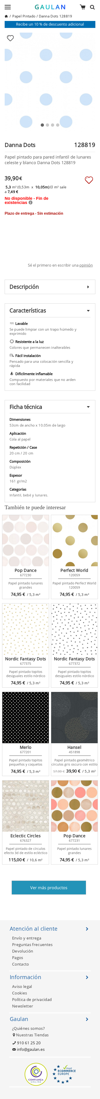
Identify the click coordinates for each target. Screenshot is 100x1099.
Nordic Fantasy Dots (25, 658)
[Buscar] (94, 7)
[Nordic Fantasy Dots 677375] (25, 629)
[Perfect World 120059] (74, 540)
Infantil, (16, 495)
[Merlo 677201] (25, 717)
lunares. (41, 495)
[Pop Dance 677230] (25, 540)
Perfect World (74, 570)
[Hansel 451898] (74, 717)
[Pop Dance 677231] (74, 806)
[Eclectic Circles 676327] (25, 806)
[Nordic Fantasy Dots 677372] (74, 629)
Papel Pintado (23, 16)
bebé (27, 495)
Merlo (26, 747)
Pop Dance (26, 570)
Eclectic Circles (25, 835)
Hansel (74, 747)
